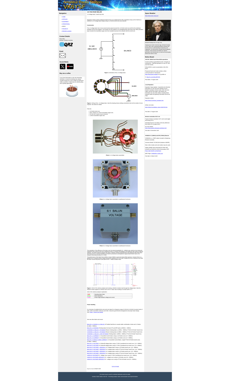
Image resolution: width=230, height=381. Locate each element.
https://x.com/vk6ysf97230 (153, 77)
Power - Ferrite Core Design (96, 312)
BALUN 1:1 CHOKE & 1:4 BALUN (96, 324)
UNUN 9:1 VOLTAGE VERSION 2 (96, 357)
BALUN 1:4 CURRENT (93, 337)
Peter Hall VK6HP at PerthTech (153, 150)
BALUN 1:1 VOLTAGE (93, 343)
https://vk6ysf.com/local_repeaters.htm (154, 100)
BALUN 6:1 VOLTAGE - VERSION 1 (96, 347)
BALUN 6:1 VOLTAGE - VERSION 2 (96, 349)
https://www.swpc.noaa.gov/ (151, 15)
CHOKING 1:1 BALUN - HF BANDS (96, 330)
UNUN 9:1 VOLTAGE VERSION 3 (96, 359)
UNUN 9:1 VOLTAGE (92, 355)
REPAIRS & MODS (66, 31)
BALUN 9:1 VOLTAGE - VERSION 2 (96, 353)
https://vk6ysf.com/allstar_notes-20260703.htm (156, 107)
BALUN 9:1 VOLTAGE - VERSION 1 (96, 351)
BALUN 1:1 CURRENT (93, 336)
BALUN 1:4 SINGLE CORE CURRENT (97, 339)
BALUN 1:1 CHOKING (93, 328)
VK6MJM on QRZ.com (157, 153)
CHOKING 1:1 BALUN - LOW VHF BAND (97, 334)
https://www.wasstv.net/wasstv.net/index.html (156, 128)
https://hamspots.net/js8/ (151, 74)
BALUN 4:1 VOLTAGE (93, 345)
